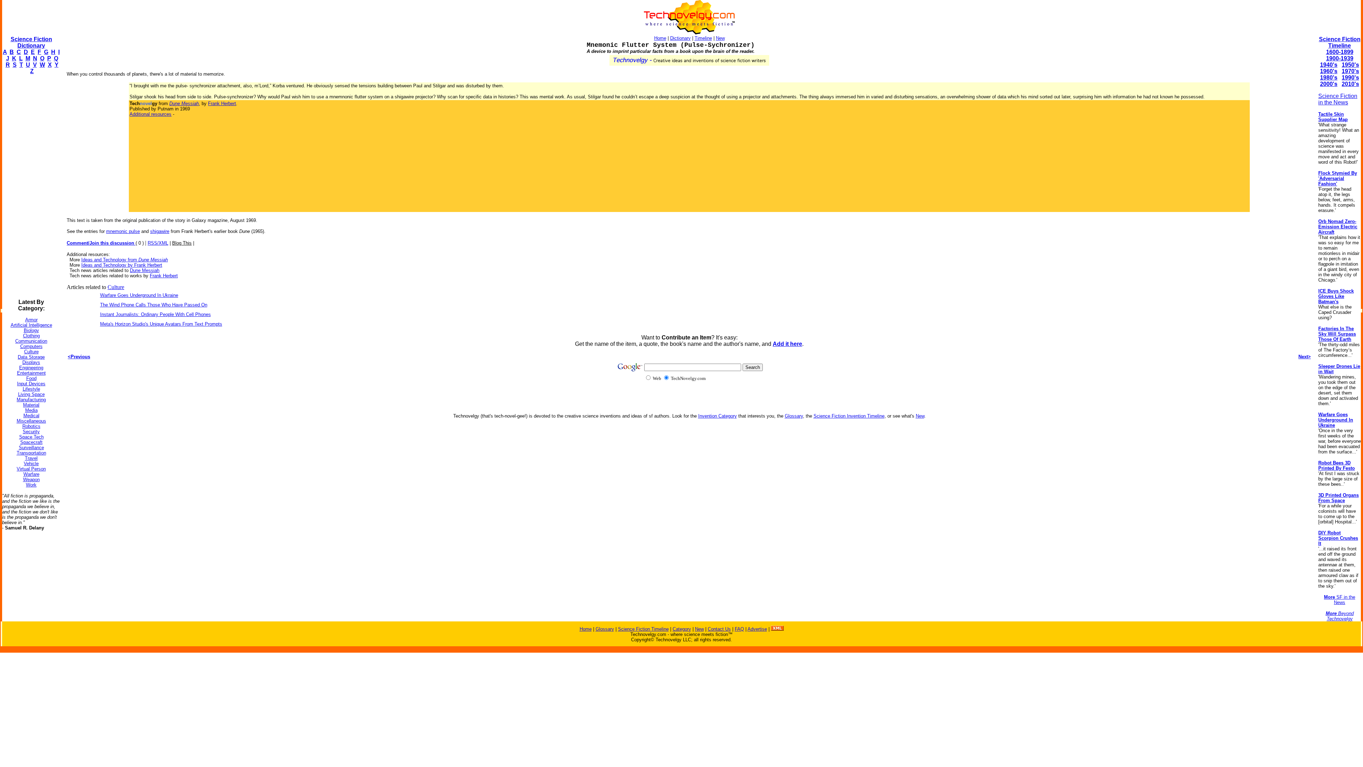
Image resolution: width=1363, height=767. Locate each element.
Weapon (31, 479)
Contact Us (719, 629)
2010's (1350, 84)
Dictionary (680, 38)
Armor (31, 319)
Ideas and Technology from (124, 259)
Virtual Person (31, 469)
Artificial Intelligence (31, 325)
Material (31, 405)
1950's (1350, 65)
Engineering (31, 367)
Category (682, 629)
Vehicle (31, 463)
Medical (31, 415)
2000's (1328, 84)
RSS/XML (158, 243)
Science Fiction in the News (1337, 99)
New (720, 38)
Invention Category (717, 416)
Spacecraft (31, 442)
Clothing (31, 335)
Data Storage (31, 357)
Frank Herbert (222, 103)
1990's (1350, 78)
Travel (31, 458)
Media (31, 410)
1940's (1328, 65)
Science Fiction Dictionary (31, 42)
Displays (31, 362)
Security (31, 431)
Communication (31, 341)
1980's (1328, 78)
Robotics (31, 426)
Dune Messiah (144, 270)
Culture (31, 351)
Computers (31, 346)
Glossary (794, 416)
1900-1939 (1339, 58)
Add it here (787, 344)
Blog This (182, 243)
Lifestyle (31, 389)
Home (660, 38)
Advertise (757, 629)
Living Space (31, 394)
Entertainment (31, 373)
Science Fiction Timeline (1340, 42)
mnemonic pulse (123, 231)
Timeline (703, 38)
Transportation (31, 453)
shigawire (159, 231)
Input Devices (31, 383)
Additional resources (150, 114)
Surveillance (31, 447)
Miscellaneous (31, 421)
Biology (31, 330)
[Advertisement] (30, 186)
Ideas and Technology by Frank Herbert (121, 265)
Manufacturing (31, 399)
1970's (1350, 71)
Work (31, 485)
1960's (1328, 71)
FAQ (739, 629)
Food (31, 378)
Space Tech (31, 437)
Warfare (31, 474)
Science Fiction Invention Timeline (849, 416)
